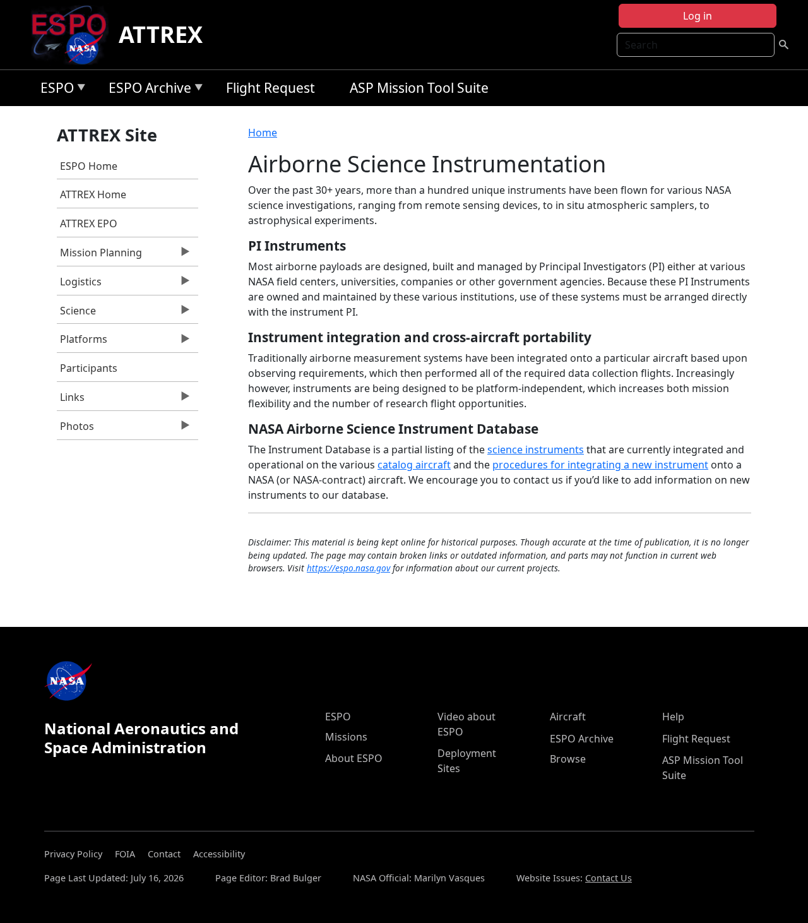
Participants (88, 368)
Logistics (79, 285)
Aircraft (568, 717)
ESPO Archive (146, 90)
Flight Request (270, 88)
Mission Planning (99, 256)
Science (76, 314)
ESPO (54, 90)
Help (673, 717)
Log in (697, 16)
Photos (75, 429)
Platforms (82, 342)
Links (71, 400)
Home (262, 133)
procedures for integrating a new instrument (600, 465)
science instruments (535, 449)
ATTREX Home (93, 194)
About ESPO (354, 758)
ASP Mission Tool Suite (419, 88)
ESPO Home (88, 166)
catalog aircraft (414, 465)
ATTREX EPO (88, 223)
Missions (346, 737)
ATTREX (161, 34)
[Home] (74, 34)
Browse (568, 759)
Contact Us (608, 878)
